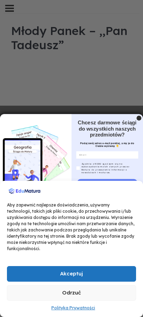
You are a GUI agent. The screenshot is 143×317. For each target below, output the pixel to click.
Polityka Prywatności (73, 307)
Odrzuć (71, 292)
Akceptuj (71, 273)
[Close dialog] (139, 118)
